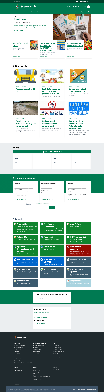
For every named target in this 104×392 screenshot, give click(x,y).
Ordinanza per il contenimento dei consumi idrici (49, 123)
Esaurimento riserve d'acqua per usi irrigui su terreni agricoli (26, 123)
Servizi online (74, 12)
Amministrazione (18, 12)
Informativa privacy (56, 345)
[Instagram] (78, 6)
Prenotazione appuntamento (19, 345)
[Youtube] (75, 6)
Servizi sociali (16, 351)
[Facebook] (73, 6)
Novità (26, 12)
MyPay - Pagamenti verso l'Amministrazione (23, 362)
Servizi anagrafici (17, 359)
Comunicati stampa (56, 357)
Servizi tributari (17, 355)
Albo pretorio (35, 347)
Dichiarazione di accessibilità (58, 351)
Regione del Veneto (17, 1)
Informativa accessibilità (57, 349)
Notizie (17, 86)
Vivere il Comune (41, 12)
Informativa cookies (57, 347)
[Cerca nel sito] (88, 6)
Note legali (55, 355)
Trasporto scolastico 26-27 (26, 90)
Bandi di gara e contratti (38, 353)
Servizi (32, 12)
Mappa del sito (17, 384)
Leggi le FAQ (55, 353)
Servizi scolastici (17, 353)
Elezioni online (17, 357)
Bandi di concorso (36, 351)
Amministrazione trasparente (39, 345)
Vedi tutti (52, 208)
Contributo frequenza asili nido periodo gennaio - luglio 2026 (51, 91)
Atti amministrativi (37, 349)
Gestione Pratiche (17, 360)
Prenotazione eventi (18, 349)
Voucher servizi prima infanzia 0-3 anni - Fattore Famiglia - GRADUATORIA (77, 125)
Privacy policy (52, 389)
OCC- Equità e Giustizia (18, 347)
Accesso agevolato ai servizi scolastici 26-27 (78, 90)
